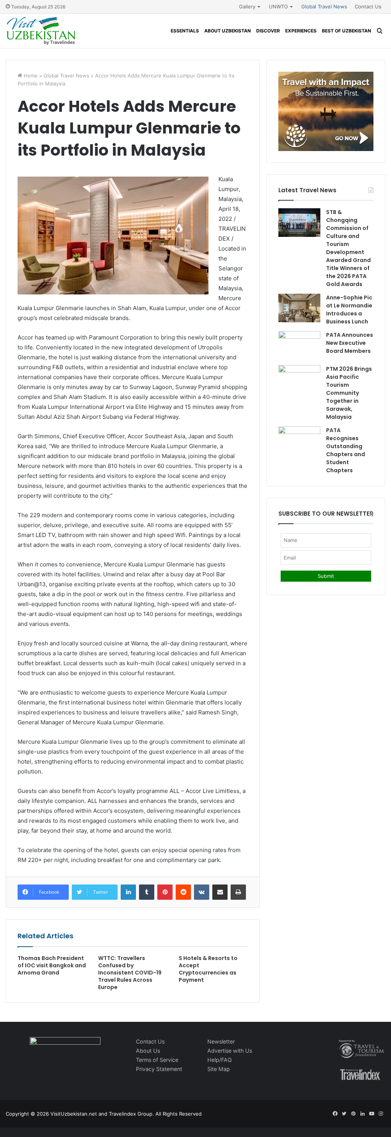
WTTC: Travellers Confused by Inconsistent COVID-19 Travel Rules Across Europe (130, 972)
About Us (148, 1050)
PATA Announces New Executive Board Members (349, 343)
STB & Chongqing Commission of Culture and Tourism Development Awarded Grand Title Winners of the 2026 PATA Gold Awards (348, 248)
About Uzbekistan (227, 31)
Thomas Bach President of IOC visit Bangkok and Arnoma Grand (52, 965)
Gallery (247, 6)
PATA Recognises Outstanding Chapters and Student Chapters (345, 450)
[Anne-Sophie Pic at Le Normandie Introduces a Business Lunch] (299, 308)
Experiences (301, 31)
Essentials (185, 31)
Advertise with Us (229, 1050)
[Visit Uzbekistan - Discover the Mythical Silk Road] (41, 30)
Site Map (218, 1069)
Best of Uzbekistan (346, 31)
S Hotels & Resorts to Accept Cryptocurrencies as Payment (208, 969)
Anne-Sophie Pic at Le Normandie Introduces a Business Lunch (349, 309)
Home (30, 75)
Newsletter (221, 1041)
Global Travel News (324, 6)
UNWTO (278, 6)
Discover (268, 31)
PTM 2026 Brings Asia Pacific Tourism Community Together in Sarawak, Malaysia (349, 393)
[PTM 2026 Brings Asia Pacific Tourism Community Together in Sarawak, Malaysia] (299, 379)
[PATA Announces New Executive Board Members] (299, 345)
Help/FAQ (219, 1060)
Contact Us (368, 6)
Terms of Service (157, 1060)
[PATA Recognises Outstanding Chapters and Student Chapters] (299, 440)
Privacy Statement (159, 1069)
